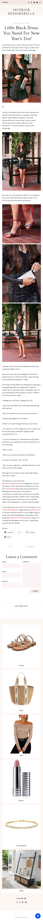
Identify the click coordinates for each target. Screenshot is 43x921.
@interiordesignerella (11, 483)
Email (4, 571)
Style (27, 23)
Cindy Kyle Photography (18, 518)
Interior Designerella (21, 11)
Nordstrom (10, 489)
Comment (30, 546)
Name (4, 562)
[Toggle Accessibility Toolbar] (38, 916)
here (25, 507)
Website (5, 581)
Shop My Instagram (10, 510)
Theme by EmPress (21, 917)
